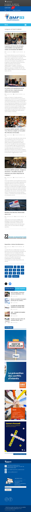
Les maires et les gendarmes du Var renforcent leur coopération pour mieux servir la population (14, 89)
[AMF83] (14, 20)
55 (14, 273)
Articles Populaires (20, 288)
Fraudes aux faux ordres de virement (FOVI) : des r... (18, 319)
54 (10, 273)
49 (10, 270)
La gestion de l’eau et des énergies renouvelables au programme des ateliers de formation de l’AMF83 (14, 47)
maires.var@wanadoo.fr (13, 472)
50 (14, 270)
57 (22, 273)
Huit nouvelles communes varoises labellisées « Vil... (17, 293)
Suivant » (15, 276)
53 (6, 273)
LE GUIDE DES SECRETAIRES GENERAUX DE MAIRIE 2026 (17, 306)
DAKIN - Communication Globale (13, 509)
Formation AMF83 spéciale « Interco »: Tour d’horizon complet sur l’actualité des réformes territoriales (15, 130)
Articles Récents (9, 288)
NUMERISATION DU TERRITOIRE (12, 5)
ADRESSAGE (16, 4)
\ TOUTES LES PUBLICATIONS (20, 454)
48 (6, 270)
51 (18, 270)
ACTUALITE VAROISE (19, 52)
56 (18, 273)
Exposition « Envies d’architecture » (14, 244)
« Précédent (9, 267)
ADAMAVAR (8, 4)
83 (10, 276)
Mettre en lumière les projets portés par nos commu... (18, 299)
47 (22, 267)
